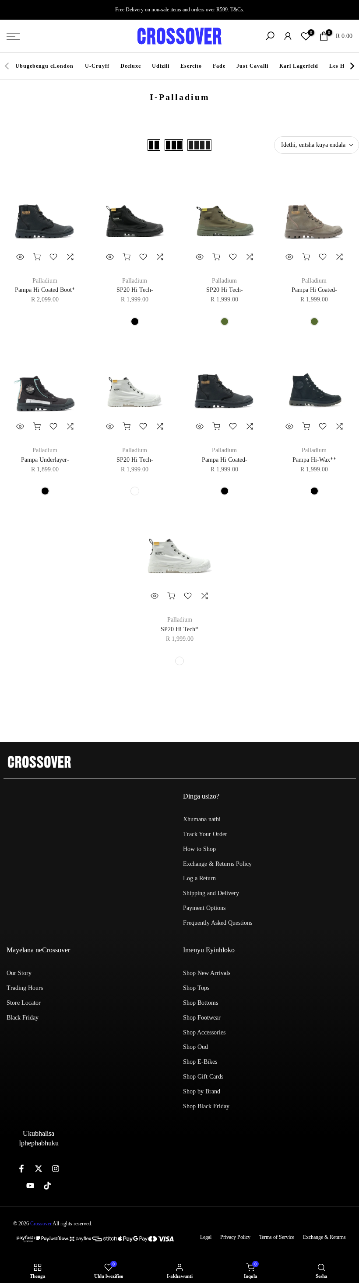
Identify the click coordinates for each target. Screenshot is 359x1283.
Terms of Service (276, 1237)
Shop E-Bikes (200, 1061)
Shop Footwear (202, 1017)
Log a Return (199, 878)
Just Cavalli (252, 66)
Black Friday (23, 1017)
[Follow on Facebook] (21, 1168)
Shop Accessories (204, 1032)
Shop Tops (196, 988)
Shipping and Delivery (211, 893)
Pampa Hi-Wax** (314, 459)
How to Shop (199, 849)
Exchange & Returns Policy (217, 864)
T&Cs (236, 10)
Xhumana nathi (202, 819)
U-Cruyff (97, 66)
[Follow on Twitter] (38, 1168)
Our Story (19, 973)
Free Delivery (129, 10)
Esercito (191, 66)
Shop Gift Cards (203, 1076)
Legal (205, 1237)
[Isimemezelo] (179, 9)
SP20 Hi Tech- (134, 290)
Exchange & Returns (324, 1237)
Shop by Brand (201, 1091)
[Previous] (7, 66)
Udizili (160, 66)
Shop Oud (195, 1047)
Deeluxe (130, 66)
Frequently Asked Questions (217, 923)
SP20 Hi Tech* (179, 629)
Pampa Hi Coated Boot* (45, 290)
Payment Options (204, 908)
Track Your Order (205, 834)
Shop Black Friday (206, 1106)
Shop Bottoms (200, 1002)
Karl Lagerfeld (298, 66)
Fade (219, 66)
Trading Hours (25, 988)
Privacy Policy (235, 1237)
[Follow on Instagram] (55, 1168)
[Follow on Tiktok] (47, 1185)
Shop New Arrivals (206, 973)
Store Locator (24, 1002)
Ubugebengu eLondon (44, 66)
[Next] (351, 66)
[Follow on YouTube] (30, 1185)
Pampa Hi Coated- (314, 290)
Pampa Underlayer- (45, 459)
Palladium (44, 280)
